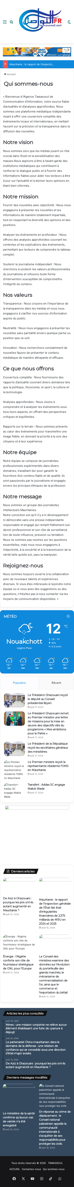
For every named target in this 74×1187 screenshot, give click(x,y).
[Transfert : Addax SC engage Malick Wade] (14, 791)
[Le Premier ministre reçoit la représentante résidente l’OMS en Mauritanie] (14, 770)
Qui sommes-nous (54, 1169)
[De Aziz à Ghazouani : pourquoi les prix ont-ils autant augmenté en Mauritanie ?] (19, 886)
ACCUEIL (14, 1169)
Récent (56, 683)
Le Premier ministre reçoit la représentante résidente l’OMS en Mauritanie (48, 766)
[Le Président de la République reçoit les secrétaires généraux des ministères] (14, 749)
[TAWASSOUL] (40, 22)
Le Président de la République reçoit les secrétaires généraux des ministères (48, 747)
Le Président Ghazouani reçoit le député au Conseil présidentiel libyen (48, 699)
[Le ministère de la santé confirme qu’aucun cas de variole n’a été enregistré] (19, 1097)
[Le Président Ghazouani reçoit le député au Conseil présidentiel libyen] (14, 700)
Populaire (19, 683)
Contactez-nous (31, 1169)
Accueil (11, 74)
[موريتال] (37, 51)
